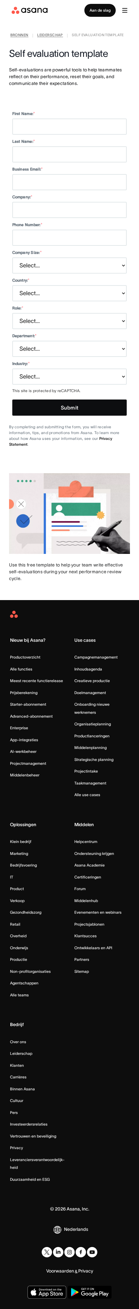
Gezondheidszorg (25, 912)
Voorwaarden (60, 1270)
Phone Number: (27, 225)
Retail (15, 924)
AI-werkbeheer (23, 751)
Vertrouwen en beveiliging (33, 1136)
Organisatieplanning (92, 724)
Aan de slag (100, 10)
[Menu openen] (124, 10)
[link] (19, 35)
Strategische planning (93, 759)
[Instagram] (69, 1252)
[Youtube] (92, 1252)
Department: (24, 336)
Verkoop (17, 901)
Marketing (19, 853)
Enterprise (19, 728)
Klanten (17, 1065)
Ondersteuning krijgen (94, 853)
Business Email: (27, 169)
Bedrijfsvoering (23, 865)
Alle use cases (87, 795)
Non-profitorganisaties (30, 971)
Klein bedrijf (20, 841)
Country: (21, 280)
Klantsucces (85, 936)
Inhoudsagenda (88, 669)
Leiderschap (21, 1053)
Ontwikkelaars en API (93, 948)
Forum (80, 889)
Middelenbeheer (24, 775)
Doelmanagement (90, 693)
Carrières (18, 1077)
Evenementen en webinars (98, 912)
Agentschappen (24, 983)
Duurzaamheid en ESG (30, 1179)
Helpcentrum (85, 841)
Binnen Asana (22, 1089)
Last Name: (23, 141)
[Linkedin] (58, 1252)
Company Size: (27, 252)
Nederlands (76, 1229)
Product (17, 889)
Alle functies (21, 669)
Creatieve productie (92, 681)
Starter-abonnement (28, 704)
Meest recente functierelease (36, 681)
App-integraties (24, 740)
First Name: (23, 113)
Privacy (16, 1148)
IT (11, 877)
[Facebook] (81, 1252)
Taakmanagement (90, 783)
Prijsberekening (23, 693)
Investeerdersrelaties (29, 1124)
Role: (17, 308)
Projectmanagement (28, 763)
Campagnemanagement (96, 657)
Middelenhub (86, 901)
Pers (14, 1112)
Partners (81, 959)
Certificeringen (87, 877)
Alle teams (19, 995)
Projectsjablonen (89, 924)
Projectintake (86, 771)
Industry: (21, 363)
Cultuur (16, 1100)
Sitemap (81, 971)
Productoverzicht (25, 657)
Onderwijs (19, 948)
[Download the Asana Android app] (90, 1292)
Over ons (18, 1042)
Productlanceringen (92, 736)
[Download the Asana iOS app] (46, 1292)
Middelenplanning (90, 747)
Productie (18, 959)
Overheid (18, 936)
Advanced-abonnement (31, 716)
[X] (47, 1252)
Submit (70, 407)
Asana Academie (89, 865)
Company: (22, 197)
